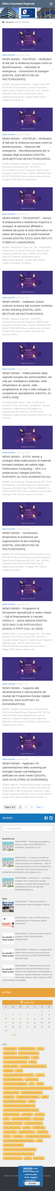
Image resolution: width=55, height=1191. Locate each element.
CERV (35, 1057)
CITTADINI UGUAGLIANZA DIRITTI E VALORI (21, 1110)
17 (6, 1023)
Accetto (32, 1183)
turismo (26, 1127)
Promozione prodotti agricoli (15, 1101)
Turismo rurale (10, 1131)
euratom (40, 1074)
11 (13, 1019)
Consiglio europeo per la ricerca (38, 1136)
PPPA (19, 1070)
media (28, 1158)
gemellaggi (39, 1158)
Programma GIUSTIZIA (13, 1123)
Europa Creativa (11, 1066)
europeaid (18, 1136)
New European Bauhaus (29, 1053)
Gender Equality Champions (28, 1096)
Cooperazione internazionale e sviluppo (19, 1140)
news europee (32, 1079)
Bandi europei (10, 1048)
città (6, 1118)
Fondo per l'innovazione (13, 1145)
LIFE (41, 1048)
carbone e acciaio (11, 1092)
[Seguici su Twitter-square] (51, 818)
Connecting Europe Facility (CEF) (33, 1066)
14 (35, 1019)
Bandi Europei (8, 55)
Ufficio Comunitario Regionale (18, 3)
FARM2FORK (39, 1127)
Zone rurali (38, 1118)
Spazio (33, 1061)
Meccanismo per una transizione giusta (19, 1153)
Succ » (40, 807)
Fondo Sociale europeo (13, 1079)
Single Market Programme (32, 1092)
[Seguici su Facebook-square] (46, 818)
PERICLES (9, 1096)
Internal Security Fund (13, 1158)
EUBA (40, 1083)
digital (45, 1096)
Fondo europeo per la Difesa (15, 1061)
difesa (32, 1101)
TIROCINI (40, 1114)
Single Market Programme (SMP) (16, 1057)
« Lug (13, 1035)
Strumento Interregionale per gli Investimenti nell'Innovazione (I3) (28, 1088)
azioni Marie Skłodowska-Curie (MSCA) (18, 1074)
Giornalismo (27, 1114)
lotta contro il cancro (12, 1127)
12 (20, 1019)
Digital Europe (10, 1053)
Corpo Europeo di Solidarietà (15, 1083)
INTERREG (43, 1131)
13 (27, 1019)
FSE (39, 1140)
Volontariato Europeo (33, 1123)
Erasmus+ (8, 1070)
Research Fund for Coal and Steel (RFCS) (20, 1149)
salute (7, 1136)
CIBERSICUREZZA (27, 1131)
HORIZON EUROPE (27, 1048)
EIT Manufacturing (11, 1114)
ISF (32, 1083)
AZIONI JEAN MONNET (21, 1118)
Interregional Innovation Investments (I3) (19, 1105)
